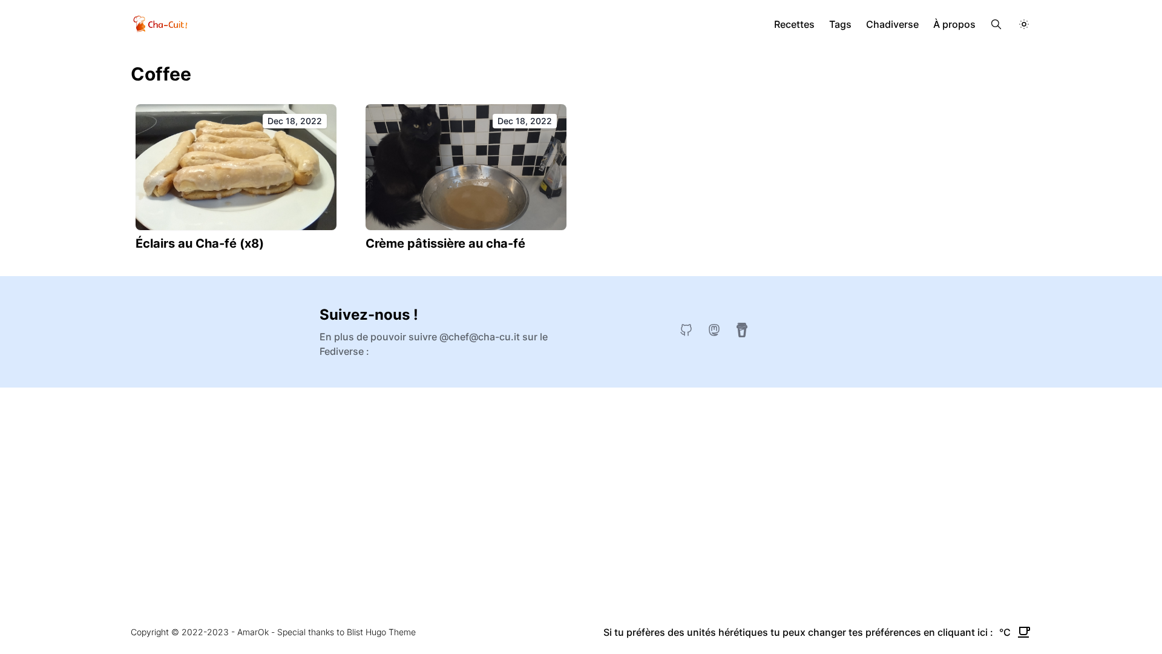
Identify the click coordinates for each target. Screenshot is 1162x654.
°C (1005, 632)
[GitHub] (686, 330)
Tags (840, 24)
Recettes (794, 24)
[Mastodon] (714, 330)
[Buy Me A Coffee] (742, 330)
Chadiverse (892, 24)
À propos (954, 24)
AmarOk (253, 632)
